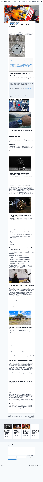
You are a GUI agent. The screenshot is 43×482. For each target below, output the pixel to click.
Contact (15, 1)
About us (10, 1)
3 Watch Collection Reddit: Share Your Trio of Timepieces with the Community (29, 416)
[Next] (38, 431)
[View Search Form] (41, 1)
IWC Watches (16, 23)
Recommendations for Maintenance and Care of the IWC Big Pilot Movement (19, 66)
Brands (10, 23)
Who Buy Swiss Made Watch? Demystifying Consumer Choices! (7, 432)
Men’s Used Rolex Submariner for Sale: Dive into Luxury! (14, 416)
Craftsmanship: (11, 62)
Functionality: (11, 63)
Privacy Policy (18, 1)
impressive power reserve (28, 88)
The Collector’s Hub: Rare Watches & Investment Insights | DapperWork (30, 1)
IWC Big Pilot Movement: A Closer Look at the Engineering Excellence (18, 60)
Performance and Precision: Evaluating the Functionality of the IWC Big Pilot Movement (21, 64)
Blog (12, 1)
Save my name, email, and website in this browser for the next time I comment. (30, 456)
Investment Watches (3, 466)
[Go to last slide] (4, 431)
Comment (10, 447)
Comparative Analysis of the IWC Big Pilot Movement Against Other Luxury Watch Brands (21, 67)
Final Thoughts (11, 70)
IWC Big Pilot (13, 23)
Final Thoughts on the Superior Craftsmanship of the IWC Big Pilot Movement (19, 69)
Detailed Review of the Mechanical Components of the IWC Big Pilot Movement (20, 65)
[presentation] (8, 426)
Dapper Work (7, 435)
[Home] (9, 22)
